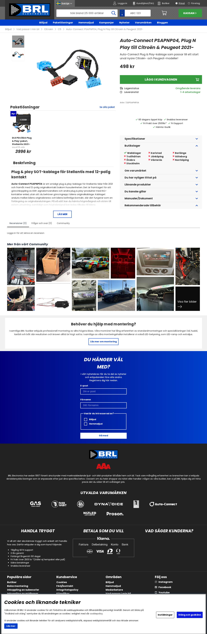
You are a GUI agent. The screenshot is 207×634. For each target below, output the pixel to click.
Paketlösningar (63, 22)
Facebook (165, 587)
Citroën (48, 29)
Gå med (103, 435)
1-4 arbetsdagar (190, 92)
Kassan (188, 13)
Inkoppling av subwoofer (23, 590)
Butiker (12, 582)
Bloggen (162, 22)
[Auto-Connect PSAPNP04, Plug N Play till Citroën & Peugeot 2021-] (18, 41)
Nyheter (124, 22)
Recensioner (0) (18, 223)
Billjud (43, 22)
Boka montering (17, 586)
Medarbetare (114, 590)
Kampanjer (106, 22)
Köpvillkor (62, 593)
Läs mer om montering (103, 341)
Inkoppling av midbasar (22, 593)
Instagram (166, 582)
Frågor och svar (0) (42, 223)
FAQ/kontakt (64, 586)
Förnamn (85, 399)
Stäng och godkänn (189, 614)
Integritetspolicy (67, 590)
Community (63, 223)
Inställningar (165, 614)
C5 (59, 29)
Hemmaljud (86, 22)
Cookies (61, 582)
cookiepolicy (96, 613)
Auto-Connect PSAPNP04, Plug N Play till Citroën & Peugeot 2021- (104, 29)
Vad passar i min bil (27, 29)
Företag (195, 3)
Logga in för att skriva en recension (25, 233)
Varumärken (143, 22)
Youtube (164, 592)
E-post (84, 385)
